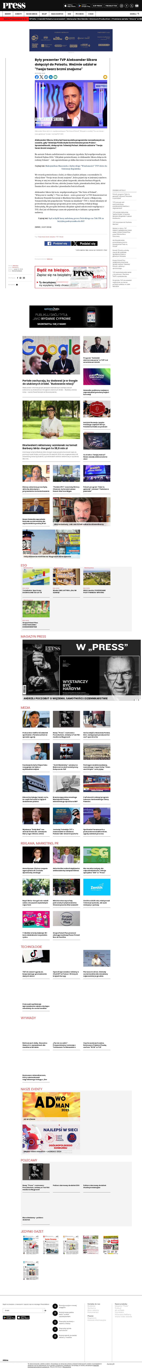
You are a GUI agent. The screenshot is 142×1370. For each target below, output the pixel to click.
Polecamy (29, 1160)
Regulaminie (67, 1367)
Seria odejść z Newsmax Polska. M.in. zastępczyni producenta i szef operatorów (96, 735)
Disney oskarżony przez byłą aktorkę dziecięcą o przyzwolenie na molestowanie (36, 489)
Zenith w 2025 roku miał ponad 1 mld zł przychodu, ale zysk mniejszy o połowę (96, 903)
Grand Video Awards (123, 1317)
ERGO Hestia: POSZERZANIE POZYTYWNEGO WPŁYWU (94, 591)
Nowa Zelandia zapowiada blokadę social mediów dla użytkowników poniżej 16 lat (34, 521)
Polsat (61, 237)
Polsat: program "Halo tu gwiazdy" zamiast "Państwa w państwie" (122, 196)
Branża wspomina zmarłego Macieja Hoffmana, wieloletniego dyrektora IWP (65, 799)
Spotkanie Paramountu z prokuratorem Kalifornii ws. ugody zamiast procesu (95, 831)
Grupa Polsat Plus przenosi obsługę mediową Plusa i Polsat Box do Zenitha (66, 935)
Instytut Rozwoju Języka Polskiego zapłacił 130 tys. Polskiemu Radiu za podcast (95, 424)
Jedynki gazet (32, 1231)
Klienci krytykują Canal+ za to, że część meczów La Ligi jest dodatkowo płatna (35, 799)
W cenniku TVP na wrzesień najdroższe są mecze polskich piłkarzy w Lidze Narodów (122, 283)
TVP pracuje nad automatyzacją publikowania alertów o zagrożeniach (121, 205)
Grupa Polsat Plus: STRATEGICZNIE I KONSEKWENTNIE (30, 625)
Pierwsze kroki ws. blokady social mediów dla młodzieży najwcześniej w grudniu (95, 974)
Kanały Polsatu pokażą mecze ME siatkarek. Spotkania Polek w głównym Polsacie (121, 253)
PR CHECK (80, 14)
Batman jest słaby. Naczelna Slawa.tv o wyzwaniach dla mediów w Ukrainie (35, 1045)
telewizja (49, 259)
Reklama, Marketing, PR (39, 843)
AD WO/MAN (29, 1119)
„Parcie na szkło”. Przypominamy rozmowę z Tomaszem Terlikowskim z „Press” (64, 1046)
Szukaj (133, 14)
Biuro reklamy (93, 1310)
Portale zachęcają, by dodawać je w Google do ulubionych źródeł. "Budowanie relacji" (50, 382)
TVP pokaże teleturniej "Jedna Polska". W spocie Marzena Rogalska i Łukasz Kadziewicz (122, 215)
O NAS (90, 14)
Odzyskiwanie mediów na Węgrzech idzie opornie (47, 556)
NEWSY (8, 14)
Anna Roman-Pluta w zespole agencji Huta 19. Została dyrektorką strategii (35, 870)
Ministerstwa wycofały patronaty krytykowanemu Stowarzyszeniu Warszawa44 (65, 903)
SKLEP (44, 14)
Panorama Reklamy (123, 1314)
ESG (69, 14)
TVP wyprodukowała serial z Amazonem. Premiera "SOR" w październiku (122, 274)
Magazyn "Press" (122, 1306)
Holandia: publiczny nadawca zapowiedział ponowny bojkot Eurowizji (96, 392)
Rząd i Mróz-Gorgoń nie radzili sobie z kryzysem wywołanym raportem (35, 903)
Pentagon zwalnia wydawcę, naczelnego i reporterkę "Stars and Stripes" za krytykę (96, 767)
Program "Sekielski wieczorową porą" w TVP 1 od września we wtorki (95, 360)
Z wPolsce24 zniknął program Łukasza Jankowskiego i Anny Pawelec (96, 799)
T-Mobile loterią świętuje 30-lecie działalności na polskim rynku (35, 935)
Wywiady (28, 1018)
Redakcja (91, 1306)
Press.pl (118, 1308)
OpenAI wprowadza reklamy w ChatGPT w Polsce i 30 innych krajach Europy (66, 974)
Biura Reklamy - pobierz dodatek (33, 1219)
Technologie (31, 947)
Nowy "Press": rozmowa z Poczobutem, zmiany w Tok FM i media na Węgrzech (66, 735)
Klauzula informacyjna (97, 1320)
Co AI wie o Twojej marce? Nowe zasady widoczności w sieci (95, 457)
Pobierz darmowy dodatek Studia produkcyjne (94, 1186)
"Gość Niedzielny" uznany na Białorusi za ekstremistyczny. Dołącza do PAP (65, 767)
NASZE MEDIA (31, 14)
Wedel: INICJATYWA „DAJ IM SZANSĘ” (65, 591)
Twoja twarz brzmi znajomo (46, 237)
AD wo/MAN (119, 1310)
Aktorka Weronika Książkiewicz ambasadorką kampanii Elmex (66, 869)
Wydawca (92, 1308)
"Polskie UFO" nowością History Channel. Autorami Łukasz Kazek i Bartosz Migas (66, 489)
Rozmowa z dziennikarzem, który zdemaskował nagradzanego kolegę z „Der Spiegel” (35, 1078)
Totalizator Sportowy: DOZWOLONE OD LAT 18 (32, 591)
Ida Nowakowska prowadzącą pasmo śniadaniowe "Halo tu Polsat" (120, 243)
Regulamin (92, 1318)
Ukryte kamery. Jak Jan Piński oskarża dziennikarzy (79, 524)
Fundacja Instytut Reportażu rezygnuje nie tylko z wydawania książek (35, 767)
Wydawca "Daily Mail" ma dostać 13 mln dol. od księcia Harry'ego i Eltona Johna (34, 831)
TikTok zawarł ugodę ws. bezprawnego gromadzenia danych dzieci (35, 974)
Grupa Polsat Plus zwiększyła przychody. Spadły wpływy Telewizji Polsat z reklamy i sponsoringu (121, 264)
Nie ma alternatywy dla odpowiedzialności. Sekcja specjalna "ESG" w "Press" (94, 870)
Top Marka (119, 1312)
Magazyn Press (33, 636)
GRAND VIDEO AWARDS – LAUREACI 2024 (42, 1151)
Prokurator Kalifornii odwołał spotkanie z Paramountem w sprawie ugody (35, 735)
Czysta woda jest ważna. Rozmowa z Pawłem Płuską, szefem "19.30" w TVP (95, 1045)
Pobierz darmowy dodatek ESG (66, 1185)
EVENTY (18, 14)
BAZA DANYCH (57, 14)
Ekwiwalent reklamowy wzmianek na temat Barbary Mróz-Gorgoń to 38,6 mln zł (50, 447)
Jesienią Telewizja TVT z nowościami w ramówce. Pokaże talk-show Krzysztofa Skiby (65, 832)
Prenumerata (93, 1312)
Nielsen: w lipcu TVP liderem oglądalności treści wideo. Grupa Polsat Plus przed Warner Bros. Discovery (122, 232)
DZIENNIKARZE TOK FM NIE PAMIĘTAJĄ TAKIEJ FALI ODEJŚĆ (60, 698)
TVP (57, 237)
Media (25, 707)
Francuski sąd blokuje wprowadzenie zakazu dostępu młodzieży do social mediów (36, 1006)
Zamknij (110, 1364)
